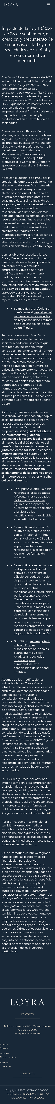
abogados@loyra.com (27, 1033)
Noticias (4, 1053)
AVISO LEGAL (36, 1097)
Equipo (4, 1062)
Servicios (5, 1048)
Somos (4, 1044)
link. (48, 813)
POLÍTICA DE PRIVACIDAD (21, 1094)
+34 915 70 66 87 (27, 1029)
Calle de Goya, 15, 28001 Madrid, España (27, 1026)
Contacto (5, 1066)
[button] (27, 1073)
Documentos (8, 1057)
